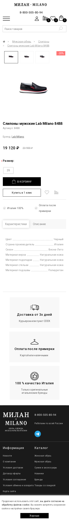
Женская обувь (42, 456)
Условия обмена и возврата (18, 485)
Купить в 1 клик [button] (22, 192)
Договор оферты (12, 473)
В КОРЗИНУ (24, 181)
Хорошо (34, 515)
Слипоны (43, 41)
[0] (45, 20)
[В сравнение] (56, 192)
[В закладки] (47, 192)
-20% (61, 53)
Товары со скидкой (44, 485)
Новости (7, 456)
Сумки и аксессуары (45, 467)
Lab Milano (18, 136)
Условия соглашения (14, 479)
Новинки (39, 473)
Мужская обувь (21, 41)
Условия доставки (13, 467)
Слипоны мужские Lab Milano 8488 (28, 45)
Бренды (38, 479)
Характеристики (16, 224)
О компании (9, 461)
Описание (39, 224)
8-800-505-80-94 (31, 12)
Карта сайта (9, 491)
